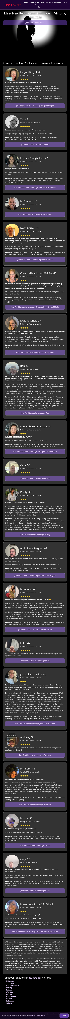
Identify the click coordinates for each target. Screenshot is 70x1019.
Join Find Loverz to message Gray (35, 890)
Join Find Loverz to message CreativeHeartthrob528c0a (35, 307)
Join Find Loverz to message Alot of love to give (35, 575)
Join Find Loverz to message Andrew (35, 755)
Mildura (9, 999)
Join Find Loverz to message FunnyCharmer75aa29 (35, 451)
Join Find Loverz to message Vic (35, 144)
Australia (35, 977)
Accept (64, 1016)
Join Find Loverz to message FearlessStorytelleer (35, 187)
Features (44, 3)
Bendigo (9, 994)
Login (65, 3)
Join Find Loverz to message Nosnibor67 (35, 259)
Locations (57, 3)
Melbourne (10, 981)
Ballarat (9, 990)
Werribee (9, 992)
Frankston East (11, 996)
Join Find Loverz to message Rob (35, 413)
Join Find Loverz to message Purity (35, 534)
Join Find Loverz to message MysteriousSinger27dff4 (35, 931)
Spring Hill (10, 983)
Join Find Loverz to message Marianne (35, 629)
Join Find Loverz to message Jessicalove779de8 (35, 723)
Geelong (9, 988)
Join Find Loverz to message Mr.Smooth (35, 214)
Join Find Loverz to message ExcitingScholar (35, 352)
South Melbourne (12, 985)
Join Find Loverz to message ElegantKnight (35, 106)
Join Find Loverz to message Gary (35, 478)
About (31, 3)
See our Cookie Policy (37, 1015)
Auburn (9, 1003)
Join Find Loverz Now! (35, 22)
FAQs (51, 3)
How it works (37, 5)
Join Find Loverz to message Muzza (35, 845)
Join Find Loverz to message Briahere (35, 804)
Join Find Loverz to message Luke (35, 661)
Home (26, 3)
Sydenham (10, 1001)
